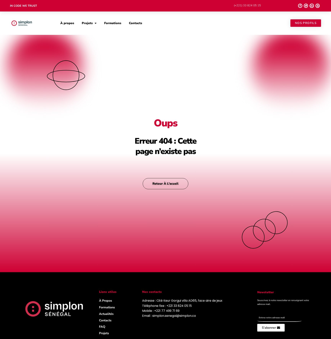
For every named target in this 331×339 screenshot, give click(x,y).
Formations (112, 23)
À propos (67, 23)
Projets (87, 23)
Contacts (135, 23)
